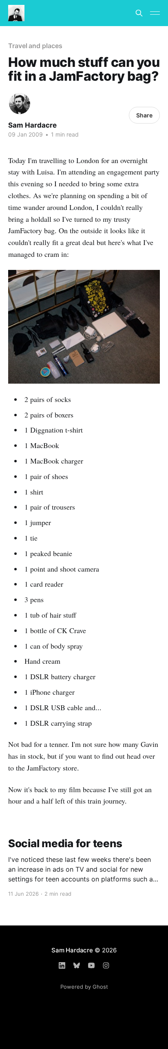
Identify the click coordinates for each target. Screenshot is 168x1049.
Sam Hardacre (32, 125)
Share (144, 115)
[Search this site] (139, 13)
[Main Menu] (155, 13)
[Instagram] (106, 965)
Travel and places (35, 46)
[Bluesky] (76, 965)
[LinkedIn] (62, 965)
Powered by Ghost (84, 986)
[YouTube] (91, 965)
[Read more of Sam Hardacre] (19, 103)
